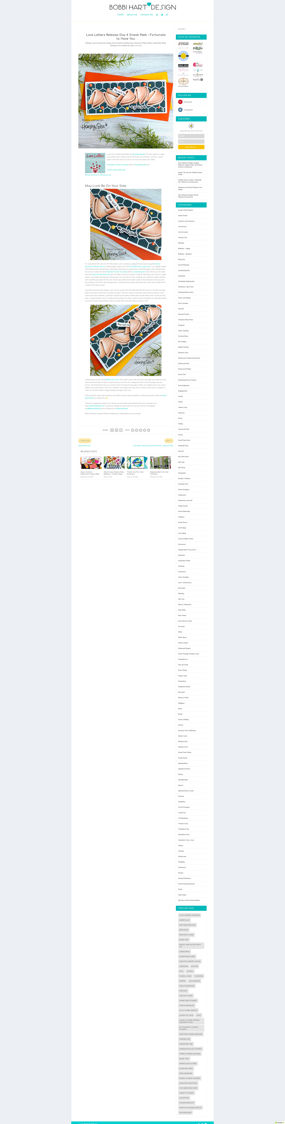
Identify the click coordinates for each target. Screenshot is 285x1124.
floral (190, 971)
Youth (180, 889)
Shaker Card (182, 736)
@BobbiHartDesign (94, 408)
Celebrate (181, 276)
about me (132, 15)
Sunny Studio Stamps (189, 1078)
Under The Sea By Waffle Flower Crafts (190, 173)
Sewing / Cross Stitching (186, 730)
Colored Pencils (183, 314)
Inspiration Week (184, 561)
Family (180, 396)
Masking (181, 593)
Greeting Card (128, 43)
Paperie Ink (184, 1039)
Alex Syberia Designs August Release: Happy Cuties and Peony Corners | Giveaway (190, 165)
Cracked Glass (183, 336)
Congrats (181, 325)
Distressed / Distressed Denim (189, 358)
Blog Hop (181, 259)
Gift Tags (181, 462)
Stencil (180, 785)
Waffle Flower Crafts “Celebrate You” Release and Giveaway (190, 181)
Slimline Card (183, 747)
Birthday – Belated (184, 254)
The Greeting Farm (188, 1088)
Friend (180, 435)
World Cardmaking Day (186, 884)
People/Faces (183, 659)
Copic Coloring (97, 43)
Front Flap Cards (184, 440)
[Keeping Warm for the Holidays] (160, 462)
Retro (180, 709)
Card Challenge (183, 265)
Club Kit (181, 309)
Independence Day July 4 (187, 550)
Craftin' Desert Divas (189, 961)
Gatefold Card (183, 446)
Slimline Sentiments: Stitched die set (98, 175)
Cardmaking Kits (184, 270)
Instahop (181, 566)
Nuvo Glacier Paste (185, 621)
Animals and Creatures (186, 221)
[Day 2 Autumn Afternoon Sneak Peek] (91, 462)
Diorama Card (183, 353)
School (180, 725)
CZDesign (183, 966)
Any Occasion (183, 232)
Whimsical (125, 46)
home (120, 15)
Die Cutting (107, 43)
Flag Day (181, 413)
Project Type (182, 676)
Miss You (181, 599)
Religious (181, 703)
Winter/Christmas (184, 878)
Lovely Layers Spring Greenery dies (189, 1021)
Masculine (181, 588)
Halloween (182, 495)
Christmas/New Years (185, 292)
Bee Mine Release (187, 925)
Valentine (184, 1098)
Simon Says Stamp (187, 1064)
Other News (182, 637)
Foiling (180, 424)
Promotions (182, 681)
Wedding (181, 862)
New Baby (182, 610)
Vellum (180, 845)
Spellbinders (185, 1073)
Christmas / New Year (185, 287)
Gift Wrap (181, 468)
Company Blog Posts (185, 320)
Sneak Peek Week (159, 43)
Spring (180, 774)
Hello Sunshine (186, 986)
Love (198, 1015)
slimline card (186, 1068)
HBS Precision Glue (112, 380)
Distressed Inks (183, 363)
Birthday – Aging (184, 248)
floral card (185, 976)
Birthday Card (186, 935)
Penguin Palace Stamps (190, 1049)
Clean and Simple (184, 298)
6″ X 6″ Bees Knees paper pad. (139, 266)
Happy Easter (183, 506)
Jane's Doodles (183, 577)
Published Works (184, 687)
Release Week (183, 698)
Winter (180, 873)
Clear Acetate (183, 303)
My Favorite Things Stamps (188, 1028)
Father (180, 402)
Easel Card (182, 374)
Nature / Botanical (184, 604)
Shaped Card (182, 741)
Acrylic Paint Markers (185, 210)
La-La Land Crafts (188, 1010)
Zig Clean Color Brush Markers (189, 900)
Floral (180, 418)
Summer (181, 796)
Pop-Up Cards (183, 665)
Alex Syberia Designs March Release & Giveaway (188, 196)
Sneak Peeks (182, 758)
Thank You (182, 813)
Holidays (181, 517)
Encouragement (183, 385)
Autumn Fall (182, 237)
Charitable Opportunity (186, 281)
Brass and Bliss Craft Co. (190, 946)
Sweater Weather (188, 1083)
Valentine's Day (183, 834)
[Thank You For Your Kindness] (137, 462)
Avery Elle (184, 920)
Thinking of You (115, 46)
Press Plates (182, 670)
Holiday (183, 991)
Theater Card (183, 824)
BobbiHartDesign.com (96, 406)
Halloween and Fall (185, 500)
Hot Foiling (182, 528)
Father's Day (182, 407)
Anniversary (182, 227)
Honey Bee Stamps (138, 154)
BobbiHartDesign (122, 408)
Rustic (180, 714)
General (181, 451)
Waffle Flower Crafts (190, 1108)
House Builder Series (185, 539)
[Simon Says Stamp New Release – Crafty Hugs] (114, 462)
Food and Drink (117, 43)
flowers (199, 976)
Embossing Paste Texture (187, 380)
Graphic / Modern (184, 478)
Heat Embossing (184, 511)
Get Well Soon (183, 457)
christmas (184, 952)
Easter (194, 966)
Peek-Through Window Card (188, 654)
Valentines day (186, 1103)
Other (180, 632)
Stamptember (183, 780)
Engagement (182, 391)
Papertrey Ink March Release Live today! (190, 188)
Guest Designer (183, 489)
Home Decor (182, 522)
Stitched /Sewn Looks (186, 791)
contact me (146, 15)
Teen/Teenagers (184, 807)
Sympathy (181, 802)
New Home (182, 615)
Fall (181, 971)
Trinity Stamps (186, 1093)
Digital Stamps (183, 347)
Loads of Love (186, 1015)
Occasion (181, 626)
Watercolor (182, 856)
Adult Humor (182, 216)
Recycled (181, 692)
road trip (184, 1059)
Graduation (182, 473)
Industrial (181, 555)
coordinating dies (140, 165)
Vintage (181, 851)
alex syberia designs (189, 915)
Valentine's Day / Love (186, 840)
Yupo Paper (182, 895)
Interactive (137, 43)
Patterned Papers (184, 648)
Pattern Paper (147, 43)
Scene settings (183, 719)
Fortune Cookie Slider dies (116, 170)
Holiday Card (185, 996)
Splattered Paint (184, 769)
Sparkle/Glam (183, 763)
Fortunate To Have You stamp (117, 165)
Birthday (88, 43)
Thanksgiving (183, 818)
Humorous (182, 544)
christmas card (187, 956)
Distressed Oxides (184, 369)
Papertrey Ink (186, 1044)
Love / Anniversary (184, 583)
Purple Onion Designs (189, 1054)
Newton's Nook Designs (190, 1034)
